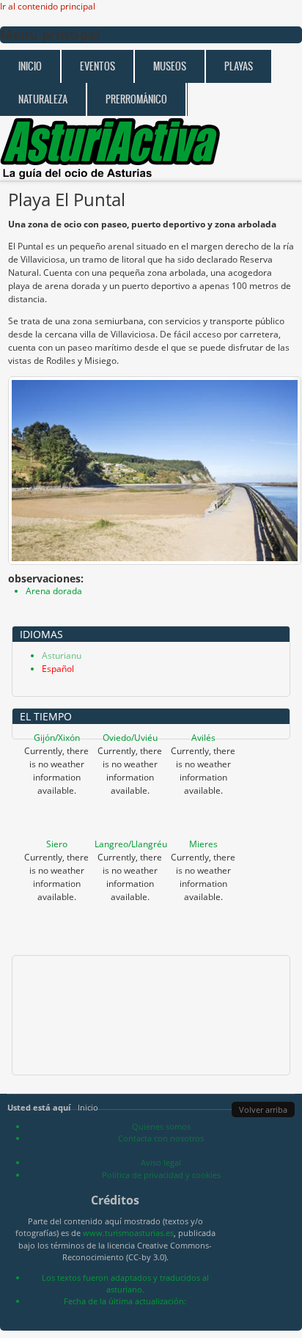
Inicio (30, 66)
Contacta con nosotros (161, 1138)
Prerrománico (136, 99)
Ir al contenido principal (47, 6)
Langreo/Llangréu (131, 844)
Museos (169, 66)
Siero (56, 844)
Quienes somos (161, 1126)
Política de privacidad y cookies (161, 1174)
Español (58, 668)
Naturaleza (42, 99)
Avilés (203, 737)
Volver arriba (263, 1109)
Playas (238, 66)
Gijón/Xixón (57, 737)
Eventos (97, 66)
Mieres (203, 844)
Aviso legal (161, 1162)
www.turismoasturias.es (128, 1232)
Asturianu (61, 655)
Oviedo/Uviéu (130, 737)
